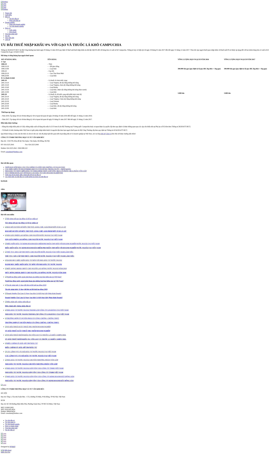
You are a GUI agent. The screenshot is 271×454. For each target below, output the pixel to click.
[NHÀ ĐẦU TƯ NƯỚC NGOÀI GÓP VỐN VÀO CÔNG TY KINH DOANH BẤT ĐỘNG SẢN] (39, 376)
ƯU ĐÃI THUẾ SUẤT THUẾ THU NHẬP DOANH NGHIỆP (27, 331)
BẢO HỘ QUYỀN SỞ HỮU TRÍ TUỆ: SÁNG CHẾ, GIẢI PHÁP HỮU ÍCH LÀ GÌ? (35, 231)
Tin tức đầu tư (10, 430)
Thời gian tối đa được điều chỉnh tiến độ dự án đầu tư (23, 175)
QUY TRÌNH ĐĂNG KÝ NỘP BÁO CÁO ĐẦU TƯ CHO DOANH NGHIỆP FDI (34, 173)
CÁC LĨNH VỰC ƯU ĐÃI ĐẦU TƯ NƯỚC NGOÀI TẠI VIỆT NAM (30, 356)
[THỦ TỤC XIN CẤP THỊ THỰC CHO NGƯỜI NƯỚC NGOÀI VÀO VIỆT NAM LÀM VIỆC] (39, 252)
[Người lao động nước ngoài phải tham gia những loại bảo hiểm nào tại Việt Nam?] (33, 277)
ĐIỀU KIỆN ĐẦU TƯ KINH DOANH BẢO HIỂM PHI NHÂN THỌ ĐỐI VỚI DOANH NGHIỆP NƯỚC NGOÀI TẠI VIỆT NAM (53, 248)
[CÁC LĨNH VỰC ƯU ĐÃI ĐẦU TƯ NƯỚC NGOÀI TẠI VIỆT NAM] (30, 352)
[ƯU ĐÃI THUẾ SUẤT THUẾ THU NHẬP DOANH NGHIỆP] (28, 327)
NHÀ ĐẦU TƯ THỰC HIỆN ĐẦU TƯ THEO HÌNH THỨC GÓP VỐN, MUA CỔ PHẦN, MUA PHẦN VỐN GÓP (46, 171)
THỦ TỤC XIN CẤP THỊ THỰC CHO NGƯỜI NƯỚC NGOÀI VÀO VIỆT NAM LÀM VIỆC (39, 256)
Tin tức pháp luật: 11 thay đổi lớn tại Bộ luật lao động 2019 (26, 289)
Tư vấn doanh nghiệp (12, 424)
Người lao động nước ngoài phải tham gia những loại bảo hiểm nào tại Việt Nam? (34, 281)
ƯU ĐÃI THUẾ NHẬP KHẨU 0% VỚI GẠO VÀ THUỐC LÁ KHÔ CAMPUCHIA (35, 339)
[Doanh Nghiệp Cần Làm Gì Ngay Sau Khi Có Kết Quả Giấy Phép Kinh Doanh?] (33, 293)
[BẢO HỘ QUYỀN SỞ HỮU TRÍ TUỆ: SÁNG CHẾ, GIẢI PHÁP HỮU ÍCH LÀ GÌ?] (35, 227)
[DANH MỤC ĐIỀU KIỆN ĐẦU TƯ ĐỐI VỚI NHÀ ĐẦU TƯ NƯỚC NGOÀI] (33, 260)
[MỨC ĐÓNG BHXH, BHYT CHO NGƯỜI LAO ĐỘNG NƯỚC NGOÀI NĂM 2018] (36, 268)
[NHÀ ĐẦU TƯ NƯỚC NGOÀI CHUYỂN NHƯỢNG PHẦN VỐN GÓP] (31, 360)
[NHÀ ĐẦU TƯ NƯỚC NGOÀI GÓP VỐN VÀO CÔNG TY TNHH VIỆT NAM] (34, 368)
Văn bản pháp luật (11, 428)
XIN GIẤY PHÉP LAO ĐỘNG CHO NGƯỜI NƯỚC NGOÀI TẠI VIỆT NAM (33, 239)
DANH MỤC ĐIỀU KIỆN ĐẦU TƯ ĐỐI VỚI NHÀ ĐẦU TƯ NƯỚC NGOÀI (33, 264)
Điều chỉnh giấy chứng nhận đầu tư (18, 306)
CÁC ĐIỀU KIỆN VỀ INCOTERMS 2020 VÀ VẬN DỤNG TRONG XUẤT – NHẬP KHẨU (38, 169)
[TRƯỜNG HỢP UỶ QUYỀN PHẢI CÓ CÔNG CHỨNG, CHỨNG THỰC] (32, 318)
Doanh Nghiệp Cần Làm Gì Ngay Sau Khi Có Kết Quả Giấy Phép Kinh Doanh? (34, 298)
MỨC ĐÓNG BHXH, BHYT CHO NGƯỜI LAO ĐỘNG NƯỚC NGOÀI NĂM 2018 (35, 273)
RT (11, 447)
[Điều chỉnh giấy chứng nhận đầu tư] (17, 302)
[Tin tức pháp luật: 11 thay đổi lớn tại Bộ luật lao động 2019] (25, 285)
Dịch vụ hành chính (11, 426)
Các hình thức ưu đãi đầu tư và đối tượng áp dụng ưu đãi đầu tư (26, 177)
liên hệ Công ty (106, 134)
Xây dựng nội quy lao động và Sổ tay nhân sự (21, 223)
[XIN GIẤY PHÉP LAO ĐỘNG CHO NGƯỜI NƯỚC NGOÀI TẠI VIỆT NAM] (33, 235)
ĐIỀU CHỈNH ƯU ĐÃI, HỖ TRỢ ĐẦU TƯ (21, 347)
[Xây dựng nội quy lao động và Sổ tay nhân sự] (21, 219)
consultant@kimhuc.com (14, 152)
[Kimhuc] (4, 2)
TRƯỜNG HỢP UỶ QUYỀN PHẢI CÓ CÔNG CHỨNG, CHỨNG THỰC (32, 322)
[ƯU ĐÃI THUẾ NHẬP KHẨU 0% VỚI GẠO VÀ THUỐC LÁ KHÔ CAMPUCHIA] (35, 335)
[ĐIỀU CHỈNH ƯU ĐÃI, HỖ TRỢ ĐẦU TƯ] (21, 343)
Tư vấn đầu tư (10, 420)
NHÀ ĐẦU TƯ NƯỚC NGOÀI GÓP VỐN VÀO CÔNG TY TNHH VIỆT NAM (34, 372)
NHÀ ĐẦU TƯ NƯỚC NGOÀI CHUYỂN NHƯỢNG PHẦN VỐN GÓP (31, 364)
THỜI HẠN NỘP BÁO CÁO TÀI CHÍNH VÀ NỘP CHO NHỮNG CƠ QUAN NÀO (35, 167)
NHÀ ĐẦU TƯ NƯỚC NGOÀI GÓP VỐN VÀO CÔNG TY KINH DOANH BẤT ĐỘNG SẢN (39, 381)
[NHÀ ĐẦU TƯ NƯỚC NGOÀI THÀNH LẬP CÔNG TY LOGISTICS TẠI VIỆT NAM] (36, 310)
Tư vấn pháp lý (10, 422)
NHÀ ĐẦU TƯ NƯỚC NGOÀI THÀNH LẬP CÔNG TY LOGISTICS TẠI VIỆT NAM (37, 314)
